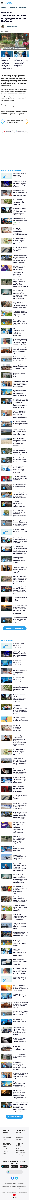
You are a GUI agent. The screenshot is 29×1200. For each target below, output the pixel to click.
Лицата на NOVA (21, 1135)
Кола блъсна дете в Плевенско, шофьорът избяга (19, 374)
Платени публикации (19, 1188)
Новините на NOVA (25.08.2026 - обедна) (19, 1020)
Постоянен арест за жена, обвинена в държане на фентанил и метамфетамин (20, 771)
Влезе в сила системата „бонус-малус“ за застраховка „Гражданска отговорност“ (20, 332)
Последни (5, 1132)
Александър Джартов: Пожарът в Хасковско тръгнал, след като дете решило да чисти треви (20, 590)
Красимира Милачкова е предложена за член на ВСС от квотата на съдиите (20, 350)
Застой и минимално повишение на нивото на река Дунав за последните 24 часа (19, 432)
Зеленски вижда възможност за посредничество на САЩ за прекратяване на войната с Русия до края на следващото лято (20, 740)
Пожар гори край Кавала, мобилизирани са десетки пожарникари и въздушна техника (20, 890)
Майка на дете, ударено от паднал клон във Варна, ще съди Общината (20, 202)
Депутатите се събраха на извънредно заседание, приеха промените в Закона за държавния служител (20, 550)
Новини (15, 3)
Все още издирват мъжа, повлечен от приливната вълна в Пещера (19, 559)
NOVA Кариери (20, 1152)
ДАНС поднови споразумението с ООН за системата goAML (20, 366)
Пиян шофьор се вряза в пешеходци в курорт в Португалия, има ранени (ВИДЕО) (20, 806)
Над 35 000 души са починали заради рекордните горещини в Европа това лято (20, 988)
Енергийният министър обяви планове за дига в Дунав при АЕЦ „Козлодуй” (20, 620)
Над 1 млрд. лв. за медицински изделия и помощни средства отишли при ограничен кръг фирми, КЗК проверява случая (20, 294)
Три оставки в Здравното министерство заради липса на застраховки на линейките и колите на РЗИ (20, 709)
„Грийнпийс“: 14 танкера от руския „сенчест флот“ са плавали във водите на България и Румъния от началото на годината (20, 609)
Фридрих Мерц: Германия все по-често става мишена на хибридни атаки (20, 917)
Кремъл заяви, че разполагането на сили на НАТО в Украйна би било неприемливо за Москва (20, 762)
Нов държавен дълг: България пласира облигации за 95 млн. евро (19, 241)
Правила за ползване (21, 1186)
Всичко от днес (7, 1135)
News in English (20, 1155)
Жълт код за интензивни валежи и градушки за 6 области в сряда (20, 322)
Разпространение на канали (10, 1183)
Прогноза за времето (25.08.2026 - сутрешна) (20, 530)
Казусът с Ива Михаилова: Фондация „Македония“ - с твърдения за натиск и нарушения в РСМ (20, 867)
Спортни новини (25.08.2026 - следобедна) (18, 662)
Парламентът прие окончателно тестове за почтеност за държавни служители (20, 193)
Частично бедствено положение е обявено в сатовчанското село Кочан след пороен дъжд (20, 580)
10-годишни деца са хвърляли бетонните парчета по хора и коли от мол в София (20, 780)
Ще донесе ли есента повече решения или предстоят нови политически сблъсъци (20, 393)
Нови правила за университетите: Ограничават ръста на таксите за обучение (20, 305)
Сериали (5, 1151)
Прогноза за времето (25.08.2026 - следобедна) (19, 175)
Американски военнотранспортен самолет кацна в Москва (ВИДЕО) (19, 857)
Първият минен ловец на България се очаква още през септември (20, 358)
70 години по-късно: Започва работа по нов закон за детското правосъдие (20, 313)
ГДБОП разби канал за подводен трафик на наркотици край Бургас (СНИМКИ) (20, 184)
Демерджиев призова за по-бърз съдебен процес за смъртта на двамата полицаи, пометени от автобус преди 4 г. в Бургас (20, 403)
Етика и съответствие (9, 1188)
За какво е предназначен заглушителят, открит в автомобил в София (20, 504)
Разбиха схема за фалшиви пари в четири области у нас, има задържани (20, 962)
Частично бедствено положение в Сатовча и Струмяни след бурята (20, 459)
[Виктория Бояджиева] (2, 26)
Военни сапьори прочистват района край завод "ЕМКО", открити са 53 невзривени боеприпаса (20, 283)
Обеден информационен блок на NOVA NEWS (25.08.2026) (20, 848)
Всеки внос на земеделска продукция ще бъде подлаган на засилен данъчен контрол (20, 569)
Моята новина (7, 1137)
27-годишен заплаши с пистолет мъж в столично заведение (19, 1039)
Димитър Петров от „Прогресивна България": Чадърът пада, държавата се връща (20, 495)
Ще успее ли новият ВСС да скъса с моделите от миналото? (20, 423)
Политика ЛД (13, 1186)
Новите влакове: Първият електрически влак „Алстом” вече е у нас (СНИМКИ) (20, 540)
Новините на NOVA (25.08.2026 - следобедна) (18, 679)
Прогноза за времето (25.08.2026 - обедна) (19, 978)
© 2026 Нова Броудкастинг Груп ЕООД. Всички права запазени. (14, 1192)
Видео (4, 1139)
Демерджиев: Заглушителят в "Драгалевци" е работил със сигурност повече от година (20, 1066)
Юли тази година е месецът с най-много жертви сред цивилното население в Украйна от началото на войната (20, 1095)
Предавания (6, 1148)
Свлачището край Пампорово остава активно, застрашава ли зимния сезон (20, 451)
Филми (4, 1153)
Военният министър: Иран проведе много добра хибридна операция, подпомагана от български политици (20, 414)
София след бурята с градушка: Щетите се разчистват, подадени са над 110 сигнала (20, 523)
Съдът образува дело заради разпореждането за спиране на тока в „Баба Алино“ (19, 211)
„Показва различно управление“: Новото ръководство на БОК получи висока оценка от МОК (19, 1031)
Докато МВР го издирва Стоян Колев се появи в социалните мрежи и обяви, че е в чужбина (20, 341)
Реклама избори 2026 (16, 1181)
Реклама (9, 1181)
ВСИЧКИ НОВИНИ (14, 1116)
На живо (22, 3)
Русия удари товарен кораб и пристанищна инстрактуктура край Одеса (20, 926)
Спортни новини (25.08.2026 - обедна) (19, 995)
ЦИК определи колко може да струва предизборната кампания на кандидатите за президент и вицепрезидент (19, 270)
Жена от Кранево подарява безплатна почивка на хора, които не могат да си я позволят (20, 442)
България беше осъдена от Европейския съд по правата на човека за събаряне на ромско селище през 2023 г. (20, 259)
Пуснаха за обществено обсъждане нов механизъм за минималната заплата (20, 231)
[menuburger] (2, 3)
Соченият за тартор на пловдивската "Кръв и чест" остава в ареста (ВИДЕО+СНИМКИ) (20, 384)
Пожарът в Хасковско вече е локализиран (19, 485)
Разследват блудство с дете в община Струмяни (20, 249)
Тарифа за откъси (20, 1183)
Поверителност (5, 1186)
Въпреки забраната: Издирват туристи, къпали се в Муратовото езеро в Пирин (19, 514)
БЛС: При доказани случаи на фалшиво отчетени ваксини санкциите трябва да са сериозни (19, 469)
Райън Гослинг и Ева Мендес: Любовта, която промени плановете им (18, 789)
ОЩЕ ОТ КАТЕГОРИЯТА (14, 628)
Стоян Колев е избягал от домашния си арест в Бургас (20, 599)
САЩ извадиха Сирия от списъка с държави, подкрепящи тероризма (20, 933)
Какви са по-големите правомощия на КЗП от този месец (20, 478)
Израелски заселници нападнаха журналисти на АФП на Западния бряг (20, 719)
